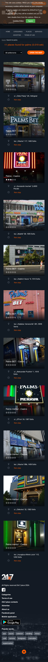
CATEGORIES (18, 31)
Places (29, 31)
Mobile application (9, 616)
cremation (32, 638)
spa (4, 633)
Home (4, 40)
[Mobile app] (11, 622)
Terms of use (7, 598)
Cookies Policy (18, 21)
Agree (30, 21)
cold (4, 638)
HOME (8, 31)
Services (38, 31)
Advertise (6, 605)
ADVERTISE (17, 35)
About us (5, 609)
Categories (6, 594)
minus (37, 633)
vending (29, 633)
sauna (11, 633)
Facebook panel (8, 613)
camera (12, 638)
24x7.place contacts (10, 602)
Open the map (36, 52)
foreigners (22, 638)
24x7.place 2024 (23, 585)
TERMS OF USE (29, 35)
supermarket (8, 643)
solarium (19, 633)
